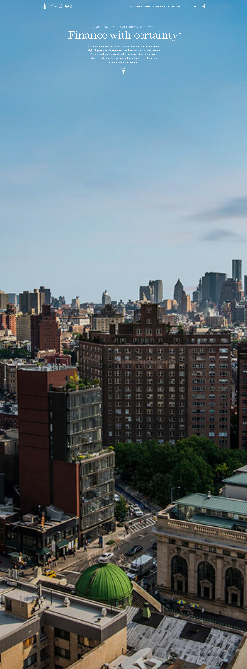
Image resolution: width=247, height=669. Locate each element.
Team (147, 6)
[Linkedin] (202, 5)
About (140, 6)
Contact (193, 6)
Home (132, 6)
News (184, 6)
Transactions (173, 6)
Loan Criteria (158, 6)
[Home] (61, 6)
